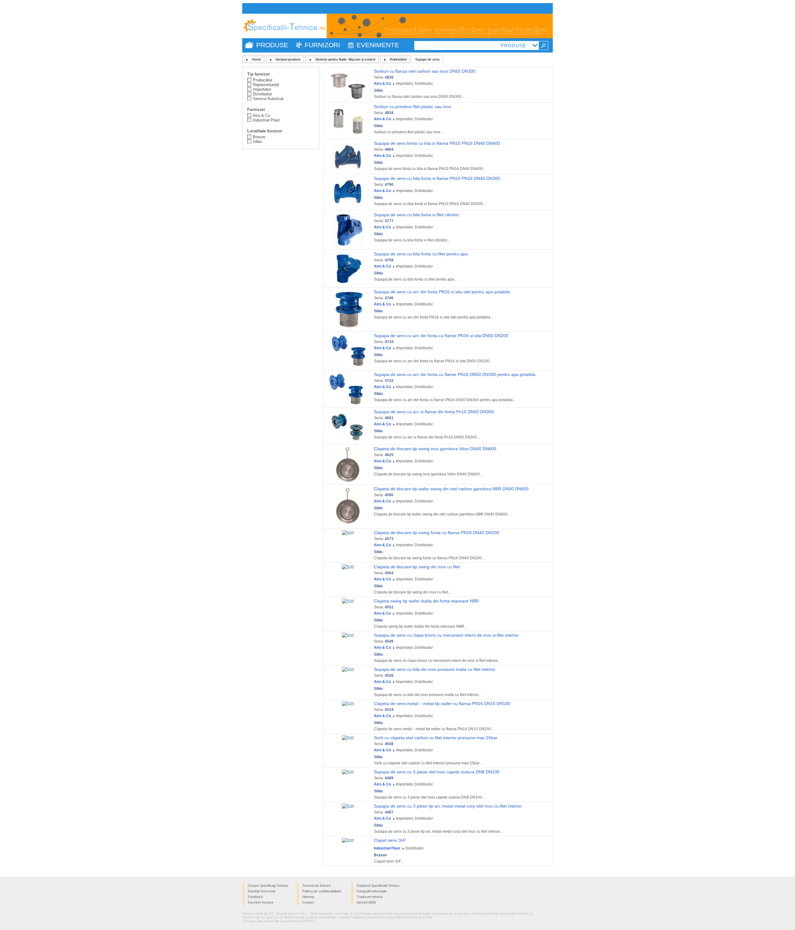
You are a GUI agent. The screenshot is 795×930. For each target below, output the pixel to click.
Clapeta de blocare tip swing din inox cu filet (417, 566)
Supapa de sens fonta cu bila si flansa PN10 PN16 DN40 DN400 (437, 143)
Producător (262, 80)
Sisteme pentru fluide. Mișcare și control (345, 59)
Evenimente (378, 44)
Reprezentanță (266, 84)
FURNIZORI (322, 44)
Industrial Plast (266, 120)
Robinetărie (398, 59)
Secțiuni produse (288, 59)
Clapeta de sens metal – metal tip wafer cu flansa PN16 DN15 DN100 (442, 703)
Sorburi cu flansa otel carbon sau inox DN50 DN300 (424, 71)
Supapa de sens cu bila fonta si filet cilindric (416, 214)
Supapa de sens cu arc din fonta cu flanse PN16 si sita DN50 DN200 (441, 335)
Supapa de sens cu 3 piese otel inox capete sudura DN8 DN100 (436, 771)
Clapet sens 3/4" (390, 840)
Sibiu (257, 141)
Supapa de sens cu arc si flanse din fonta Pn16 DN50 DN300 (434, 411)
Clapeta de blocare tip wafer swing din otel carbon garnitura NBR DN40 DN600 (451, 488)
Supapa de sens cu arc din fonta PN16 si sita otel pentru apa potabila (442, 291)
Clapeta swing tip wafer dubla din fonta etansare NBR (426, 600)
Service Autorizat (268, 98)
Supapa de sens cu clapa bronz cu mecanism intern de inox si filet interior (446, 635)
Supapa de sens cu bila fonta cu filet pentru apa (421, 253)
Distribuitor (262, 94)
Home (256, 59)
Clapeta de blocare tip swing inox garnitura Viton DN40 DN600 (435, 448)
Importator (262, 89)
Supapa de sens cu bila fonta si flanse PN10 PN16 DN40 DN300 (437, 178)
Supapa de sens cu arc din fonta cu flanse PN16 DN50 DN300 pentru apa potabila (454, 374)
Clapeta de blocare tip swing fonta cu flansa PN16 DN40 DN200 (436, 532)
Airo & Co (261, 115)
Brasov (259, 137)
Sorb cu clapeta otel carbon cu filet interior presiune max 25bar (435, 737)
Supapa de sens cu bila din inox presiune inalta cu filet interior (434, 669)
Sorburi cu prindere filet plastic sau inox (412, 106)
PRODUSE (272, 44)
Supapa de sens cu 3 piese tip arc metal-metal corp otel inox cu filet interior (448, 806)
